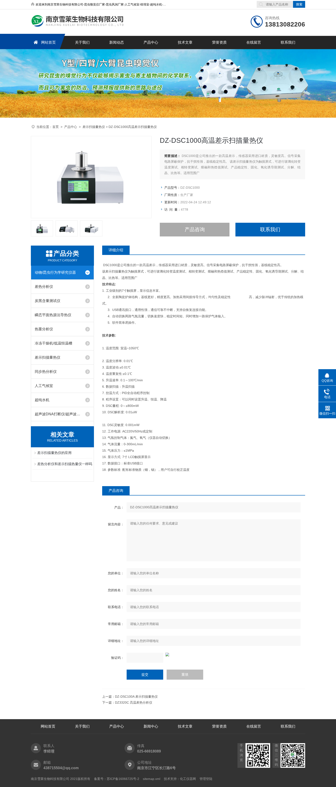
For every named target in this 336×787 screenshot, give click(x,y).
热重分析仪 (44, 329)
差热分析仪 (44, 287)
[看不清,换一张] (203, 654)
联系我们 (288, 42)
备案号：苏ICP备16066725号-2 (116, 779)
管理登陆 (206, 779)
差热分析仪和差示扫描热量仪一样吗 (64, 464)
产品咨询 (195, 229)
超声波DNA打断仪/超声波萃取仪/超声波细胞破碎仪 (58, 414)
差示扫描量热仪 (94, 127)
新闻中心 (151, 726)
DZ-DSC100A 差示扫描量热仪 (136, 696)
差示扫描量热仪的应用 (54, 453)
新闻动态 (116, 42)
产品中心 (151, 42)
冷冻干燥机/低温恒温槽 (53, 343)
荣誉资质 (219, 42)
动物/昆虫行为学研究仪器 (55, 272)
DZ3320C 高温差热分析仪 (133, 702)
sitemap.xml (151, 779)
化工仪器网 (188, 779)
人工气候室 (44, 386)
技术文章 (185, 42)
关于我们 (82, 42)
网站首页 (48, 42)
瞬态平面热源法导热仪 (53, 315)
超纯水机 (42, 400)
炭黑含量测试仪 (47, 301)
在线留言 (253, 42)
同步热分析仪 (46, 372)
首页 (55, 127)
